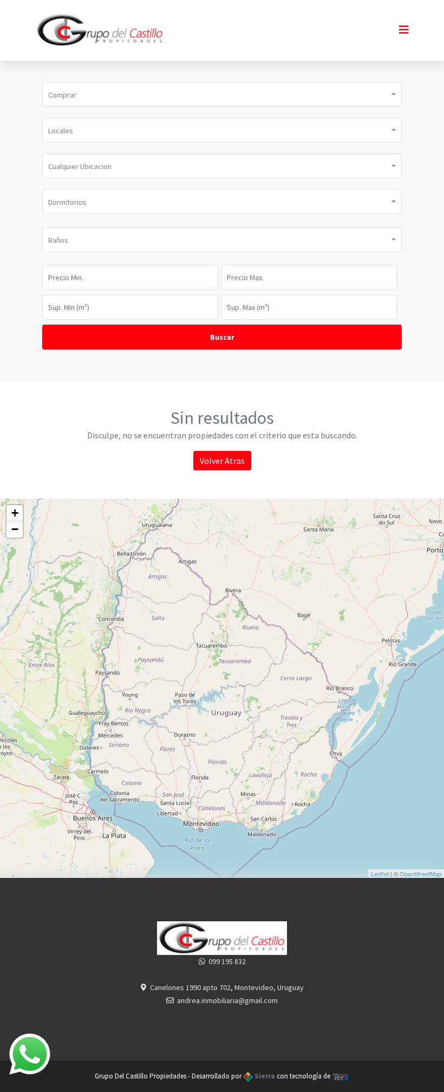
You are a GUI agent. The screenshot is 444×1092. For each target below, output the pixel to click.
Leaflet (380, 873)
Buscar (222, 337)
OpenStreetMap (420, 873)
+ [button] (14, 513)
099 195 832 (227, 961)
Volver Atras (222, 460)
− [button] (14, 529)
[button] (222, 94)
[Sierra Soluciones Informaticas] (340, 1076)
